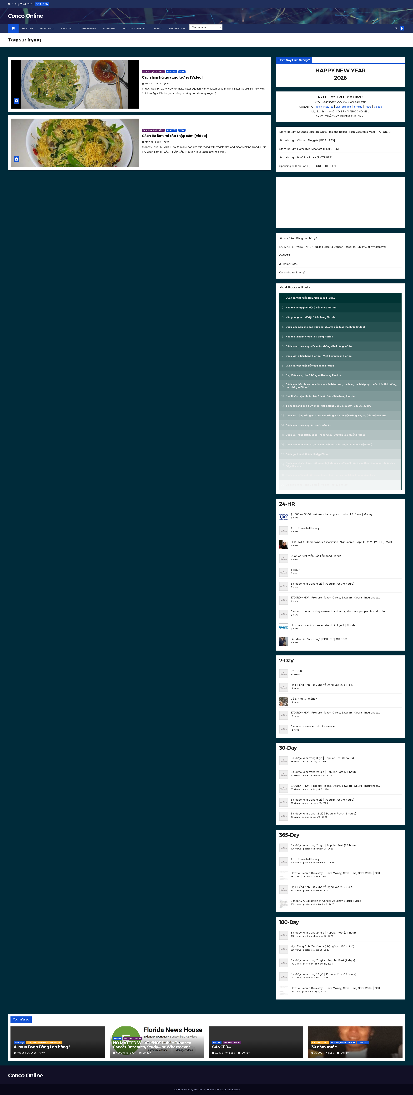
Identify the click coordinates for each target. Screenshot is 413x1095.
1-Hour (295, 569)
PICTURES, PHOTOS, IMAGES (343, 1043)
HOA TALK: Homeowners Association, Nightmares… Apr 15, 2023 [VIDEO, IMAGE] (343, 542)
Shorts (358, 106)
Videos (378, 106)
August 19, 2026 (126, 1053)
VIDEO (157, 28)
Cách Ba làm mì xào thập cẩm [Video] (174, 136)
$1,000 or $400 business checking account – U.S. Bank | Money (331, 514)
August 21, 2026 (27, 1053)
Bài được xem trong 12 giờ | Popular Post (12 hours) (323, 813)
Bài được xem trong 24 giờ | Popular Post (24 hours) (324, 772)
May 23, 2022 (153, 83)
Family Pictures (324, 106)
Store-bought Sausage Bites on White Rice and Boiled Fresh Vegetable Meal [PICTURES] (335, 131)
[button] (396, 28)
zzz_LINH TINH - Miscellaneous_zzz (44, 1043)
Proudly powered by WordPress (189, 1089)
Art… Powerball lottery (305, 528)
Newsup (219, 1089)
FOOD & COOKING (134, 28)
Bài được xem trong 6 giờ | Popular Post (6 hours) (322, 583)
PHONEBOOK (177, 28)
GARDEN (27, 28)
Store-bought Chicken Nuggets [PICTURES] (307, 140)
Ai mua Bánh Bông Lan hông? (298, 238)
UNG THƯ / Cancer (132, 1039)
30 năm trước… (289, 264)
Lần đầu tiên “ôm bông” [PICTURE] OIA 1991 (319, 639)
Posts (368, 106)
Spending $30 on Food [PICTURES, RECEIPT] (308, 166)
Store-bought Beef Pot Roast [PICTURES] (305, 157)
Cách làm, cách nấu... (153, 72)
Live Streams (344, 106)
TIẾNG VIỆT (171, 72)
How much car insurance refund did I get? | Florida (323, 625)
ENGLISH (117, 1039)
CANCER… (286, 255)
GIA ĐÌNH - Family (320, 1043)
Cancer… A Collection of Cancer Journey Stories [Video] (326, 900)
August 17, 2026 (324, 1053)
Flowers (109, 28)
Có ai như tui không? (292, 272)
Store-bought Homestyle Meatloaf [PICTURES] (309, 149)
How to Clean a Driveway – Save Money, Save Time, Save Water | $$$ (335, 873)
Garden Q (47, 28)
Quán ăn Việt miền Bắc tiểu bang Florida (316, 556)
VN (168, 83)
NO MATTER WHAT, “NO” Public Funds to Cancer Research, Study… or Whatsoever (332, 246)
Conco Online (25, 15)
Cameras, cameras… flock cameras (313, 726)
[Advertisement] (340, 202)
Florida (146, 1053)
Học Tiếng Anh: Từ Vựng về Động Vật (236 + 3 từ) (322, 684)
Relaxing (67, 28)
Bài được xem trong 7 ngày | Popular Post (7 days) (323, 960)
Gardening (88, 28)
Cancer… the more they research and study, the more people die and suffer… (339, 611)
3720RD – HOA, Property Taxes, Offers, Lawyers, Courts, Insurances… (336, 597)
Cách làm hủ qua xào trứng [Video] (172, 77)
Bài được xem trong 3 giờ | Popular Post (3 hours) (322, 758)
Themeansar (233, 1089)
